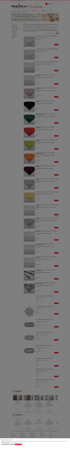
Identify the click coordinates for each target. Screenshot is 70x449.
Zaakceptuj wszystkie (18, 444)
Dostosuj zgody (12, 444)
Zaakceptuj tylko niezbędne (5, 444)
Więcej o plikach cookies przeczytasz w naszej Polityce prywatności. (9, 442)
